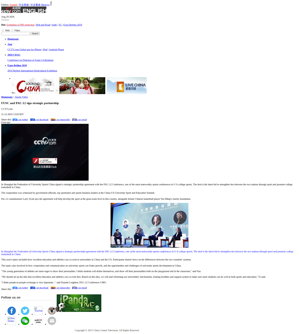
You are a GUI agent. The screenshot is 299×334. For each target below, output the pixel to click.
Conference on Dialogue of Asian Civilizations (30, 60)
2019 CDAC (14, 55)
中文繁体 (35, 4)
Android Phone (56, 49)
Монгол (45, 4)
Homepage (13, 39)
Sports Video (21, 97)
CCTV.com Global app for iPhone (24, 49)
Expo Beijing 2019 (72, 24)
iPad (45, 49)
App (9, 44)
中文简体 (24, 4)
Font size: (6, 122)
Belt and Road (43, 24)
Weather (5, 19)
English (13, 4)
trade (54, 24)
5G (60, 24)
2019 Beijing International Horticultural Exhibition (32, 70)
